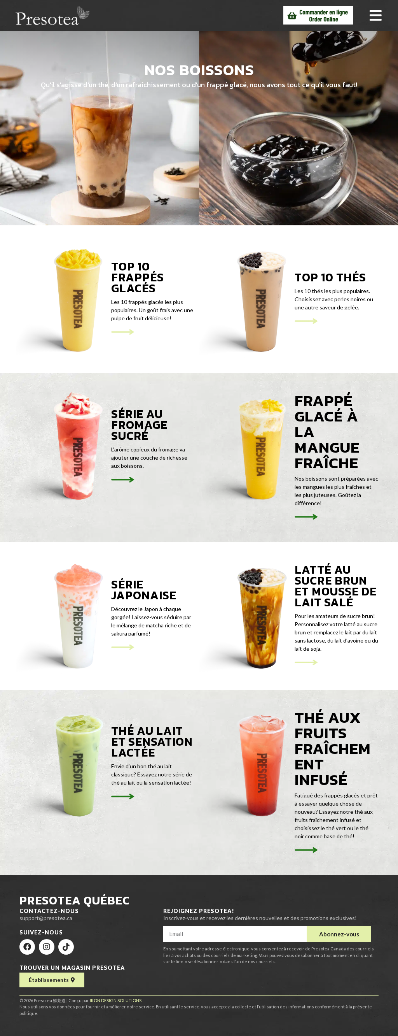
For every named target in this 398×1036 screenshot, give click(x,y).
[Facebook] (27, 947)
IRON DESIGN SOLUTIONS (115, 1000)
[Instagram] (46, 947)
